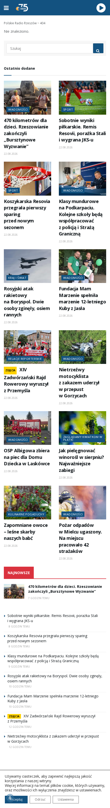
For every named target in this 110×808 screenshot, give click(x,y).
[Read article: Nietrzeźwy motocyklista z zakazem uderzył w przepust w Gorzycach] (82, 347)
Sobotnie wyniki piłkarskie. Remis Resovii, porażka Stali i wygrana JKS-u (82, 130)
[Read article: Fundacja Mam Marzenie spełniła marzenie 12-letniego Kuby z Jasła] (82, 266)
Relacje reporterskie (25, 359)
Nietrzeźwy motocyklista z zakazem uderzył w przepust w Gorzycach (79, 382)
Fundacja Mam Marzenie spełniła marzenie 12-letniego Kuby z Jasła (82, 298)
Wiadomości (18, 109)
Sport (68, 109)
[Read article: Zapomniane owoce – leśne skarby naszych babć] (27, 502)
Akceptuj (16, 799)
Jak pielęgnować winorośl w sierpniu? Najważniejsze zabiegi (81, 460)
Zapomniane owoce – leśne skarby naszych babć (26, 531)
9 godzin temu (19, 666)
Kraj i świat (17, 278)
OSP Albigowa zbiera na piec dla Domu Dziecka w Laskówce (27, 457)
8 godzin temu (19, 626)
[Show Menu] (6, 7)
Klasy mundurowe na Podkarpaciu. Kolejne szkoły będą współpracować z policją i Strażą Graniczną (81, 217)
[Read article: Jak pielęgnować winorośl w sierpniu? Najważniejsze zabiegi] (82, 428)
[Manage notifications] (10, 798)
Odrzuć (40, 799)
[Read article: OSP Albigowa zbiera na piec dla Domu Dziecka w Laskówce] (27, 428)
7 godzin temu (38, 598)
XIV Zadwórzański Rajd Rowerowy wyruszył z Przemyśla (26, 379)
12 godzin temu (20, 727)
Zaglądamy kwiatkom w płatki (82, 438)
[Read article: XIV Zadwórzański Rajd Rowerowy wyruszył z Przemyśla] (27, 347)
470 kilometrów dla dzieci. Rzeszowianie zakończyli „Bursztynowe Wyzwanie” (26, 133)
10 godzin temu (20, 686)
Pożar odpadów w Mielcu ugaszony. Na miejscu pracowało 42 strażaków (80, 538)
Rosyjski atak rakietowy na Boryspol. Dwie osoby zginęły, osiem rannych (27, 302)
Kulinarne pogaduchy (26, 514)
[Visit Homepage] (22, 8)
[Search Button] (98, 48)
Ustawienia (66, 799)
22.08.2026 (11, 154)
